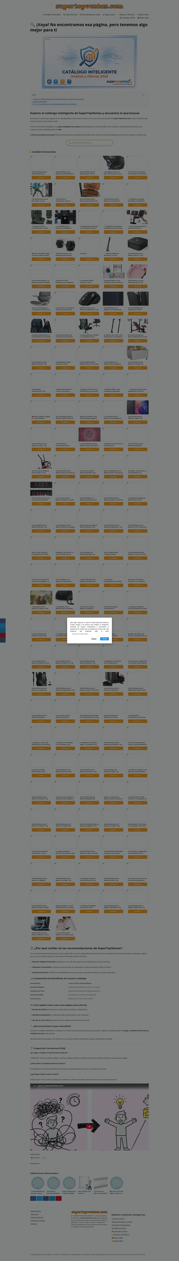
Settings (93, 639)
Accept (104, 639)
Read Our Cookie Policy (80, 634)
